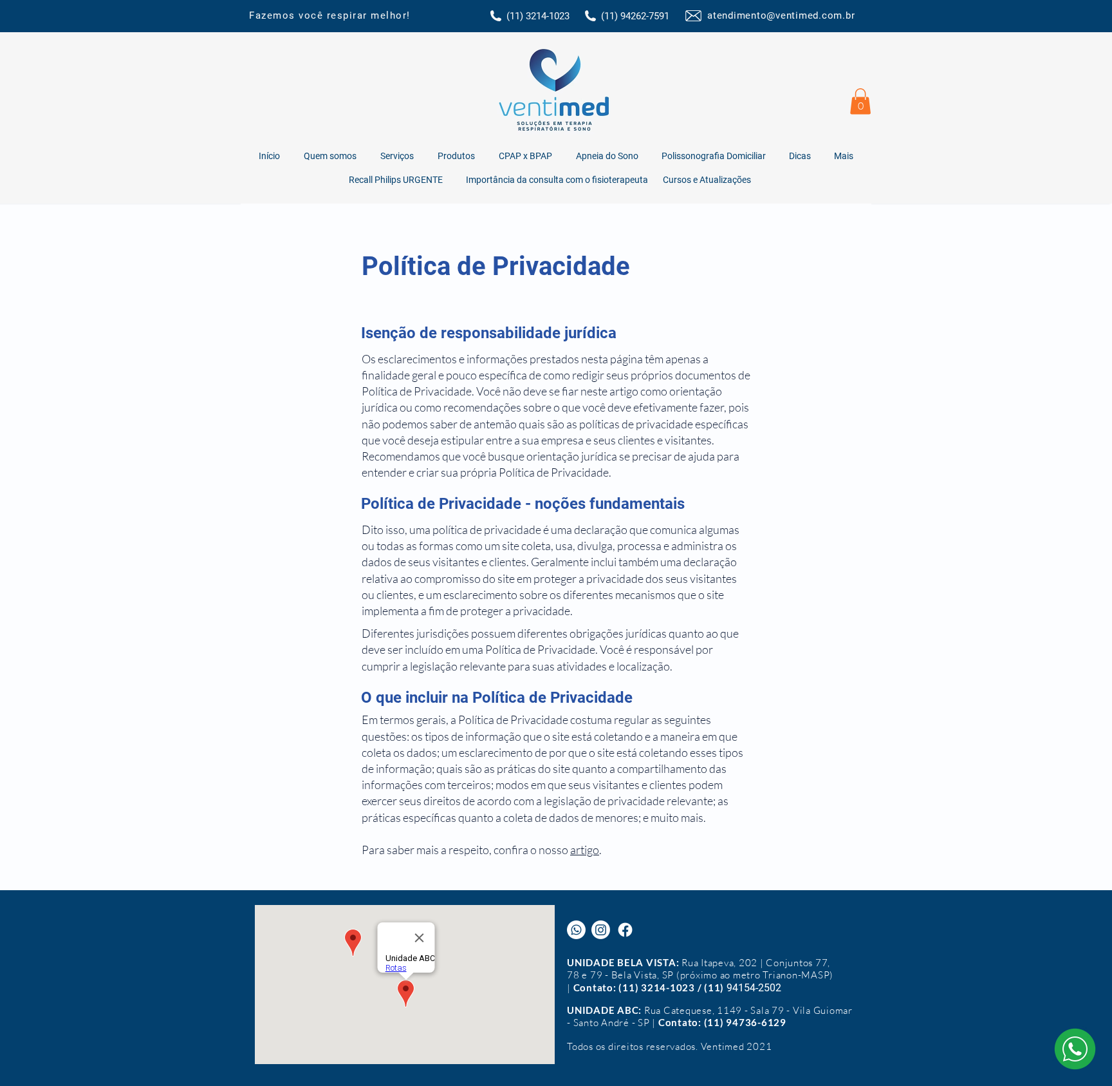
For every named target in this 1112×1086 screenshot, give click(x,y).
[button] (860, 101)
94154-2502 (754, 988)
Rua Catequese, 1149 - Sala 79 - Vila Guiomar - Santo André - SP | (710, 1016)
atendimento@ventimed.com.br (781, 15)
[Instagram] (600, 929)
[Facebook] (625, 929)
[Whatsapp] (576, 929)
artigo (584, 850)
